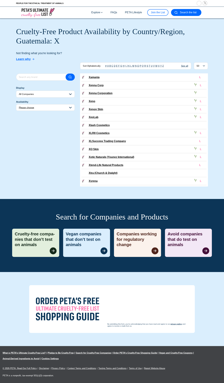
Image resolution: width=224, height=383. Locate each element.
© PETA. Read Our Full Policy (20, 368)
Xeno (92, 101)
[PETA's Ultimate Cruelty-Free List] (37, 12)
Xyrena (93, 181)
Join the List (158, 12)
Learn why (23, 59)
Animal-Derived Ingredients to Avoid (21, 358)
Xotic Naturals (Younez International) (111, 157)
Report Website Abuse (154, 368)
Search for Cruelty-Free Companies (93, 353)
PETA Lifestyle (133, 12)
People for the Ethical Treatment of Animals (39, 3)
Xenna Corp (96, 85)
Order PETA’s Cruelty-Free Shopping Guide (135, 353)
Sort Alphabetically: (92, 66)
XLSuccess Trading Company (107, 141)
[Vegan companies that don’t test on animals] (86, 243)
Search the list (188, 12)
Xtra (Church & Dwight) (103, 173)
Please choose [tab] (26, 107)
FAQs (114, 12)
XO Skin (94, 149)
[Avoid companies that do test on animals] (188, 243)
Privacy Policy (58, 368)
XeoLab (93, 117)
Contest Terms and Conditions (81, 368)
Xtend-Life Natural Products (106, 165)
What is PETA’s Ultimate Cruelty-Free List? (24, 353)
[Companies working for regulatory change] (137, 243)
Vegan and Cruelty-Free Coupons (176, 353)
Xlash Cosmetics (99, 125)
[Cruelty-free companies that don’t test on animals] (35, 243)
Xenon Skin (96, 109)
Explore (95, 12)
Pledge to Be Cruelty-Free (61, 353)
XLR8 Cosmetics (99, 133)
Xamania (94, 77)
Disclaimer (44, 368)
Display (20, 88)
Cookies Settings (50, 358)
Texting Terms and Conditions (112, 368)
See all (184, 66)
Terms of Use (135, 368)
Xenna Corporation (100, 93)
